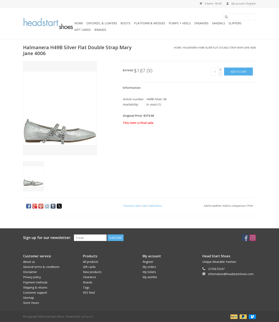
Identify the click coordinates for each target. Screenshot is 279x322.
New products (92, 272)
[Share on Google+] (34, 206)
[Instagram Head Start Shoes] (252, 237)
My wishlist (150, 277)
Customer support (35, 292)
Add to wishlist (212, 206)
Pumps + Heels (180, 23)
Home (78, 23)
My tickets (149, 272)
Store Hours (31, 303)
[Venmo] (251, 316)
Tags (86, 287)
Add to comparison (234, 206)
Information (132, 88)
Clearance (89, 277)
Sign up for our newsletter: (47, 237)
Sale (144, 206)
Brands (100, 30)
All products (90, 262)
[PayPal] (233, 316)
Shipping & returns (35, 287)
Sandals (218, 23)
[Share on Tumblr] (53, 206)
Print (250, 206)
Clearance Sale (131, 206)
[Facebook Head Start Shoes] (245, 237)
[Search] (226, 17)
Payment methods (35, 282)
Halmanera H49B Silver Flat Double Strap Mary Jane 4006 (219, 47)
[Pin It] (40, 206)
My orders (149, 267)
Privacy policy (32, 277)
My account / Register (243, 3)
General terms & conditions (41, 267)
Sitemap (28, 298)
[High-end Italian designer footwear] (48, 23)
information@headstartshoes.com (230, 274)
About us (29, 262)
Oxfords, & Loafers (101, 23)
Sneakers (201, 23)
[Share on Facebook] (28, 206)
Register (148, 262)
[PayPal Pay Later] (242, 316)
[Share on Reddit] (47, 206)
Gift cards (82, 30)
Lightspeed (86, 316)
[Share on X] (59, 206)
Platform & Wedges (149, 23)
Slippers (235, 23)
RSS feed (89, 292)
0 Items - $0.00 (213, 3)
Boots (126, 23)
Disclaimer (30, 272)
